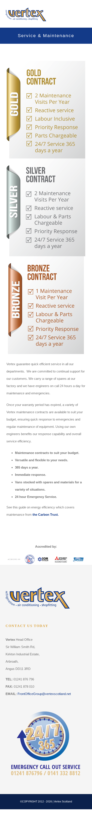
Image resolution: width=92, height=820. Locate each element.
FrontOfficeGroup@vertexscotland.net (44, 694)
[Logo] (26, 6)
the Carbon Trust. (46, 514)
